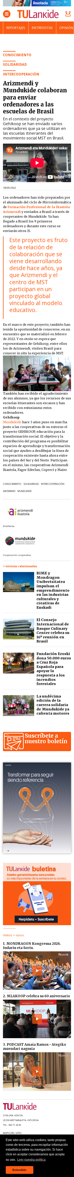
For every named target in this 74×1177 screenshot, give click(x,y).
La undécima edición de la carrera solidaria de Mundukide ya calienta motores (53, 705)
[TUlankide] (38, 14)
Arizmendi (9, 491)
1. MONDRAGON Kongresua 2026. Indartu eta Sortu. (32, 945)
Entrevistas (42, 28)
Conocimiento (12, 484)
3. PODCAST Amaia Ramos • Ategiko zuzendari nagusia (34, 1046)
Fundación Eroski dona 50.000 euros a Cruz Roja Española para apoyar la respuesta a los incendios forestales (54, 668)
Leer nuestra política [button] (31, 1159)
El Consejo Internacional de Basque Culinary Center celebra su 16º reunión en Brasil (53, 630)
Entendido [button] (19, 1169)
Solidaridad (31, 484)
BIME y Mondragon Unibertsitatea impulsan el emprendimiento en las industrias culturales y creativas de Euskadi (53, 590)
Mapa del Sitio (12, 1133)
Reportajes (15, 28)
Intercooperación (21, 74)
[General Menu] (6, 14)
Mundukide (25, 491)
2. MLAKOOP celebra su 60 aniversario (36, 996)
